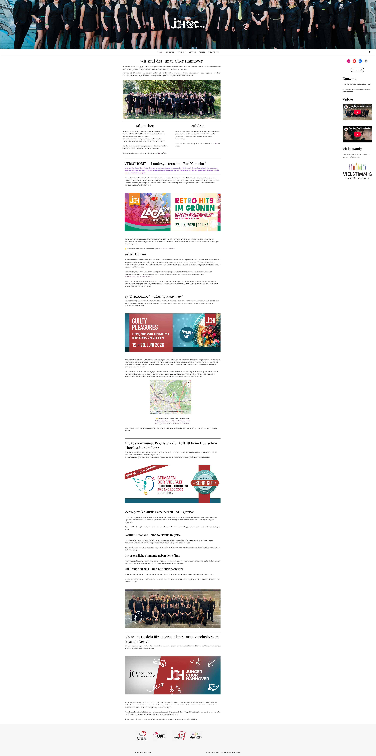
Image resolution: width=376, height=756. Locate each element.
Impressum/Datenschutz (213, 752)
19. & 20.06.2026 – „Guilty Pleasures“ (357, 84)
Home (159, 52)
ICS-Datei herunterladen (166, 249)
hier (358, 157)
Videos (202, 52)
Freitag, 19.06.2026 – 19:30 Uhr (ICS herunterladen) (172, 421)
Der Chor (181, 52)
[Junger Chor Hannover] (188, 23)
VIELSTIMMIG (214, 52)
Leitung (192, 52)
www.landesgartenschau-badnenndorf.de (138, 276)
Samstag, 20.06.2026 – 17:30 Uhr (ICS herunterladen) (172, 423)
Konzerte (170, 52)
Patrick (148, 712)
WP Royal (148, 752)
